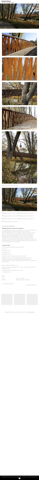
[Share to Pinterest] (24, 278)
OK (19, 478)
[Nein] (37, 477)
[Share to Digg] (22, 278)
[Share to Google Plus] (20, 278)
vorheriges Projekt (9, 283)
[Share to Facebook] (17, 278)
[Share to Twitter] (19, 278)
